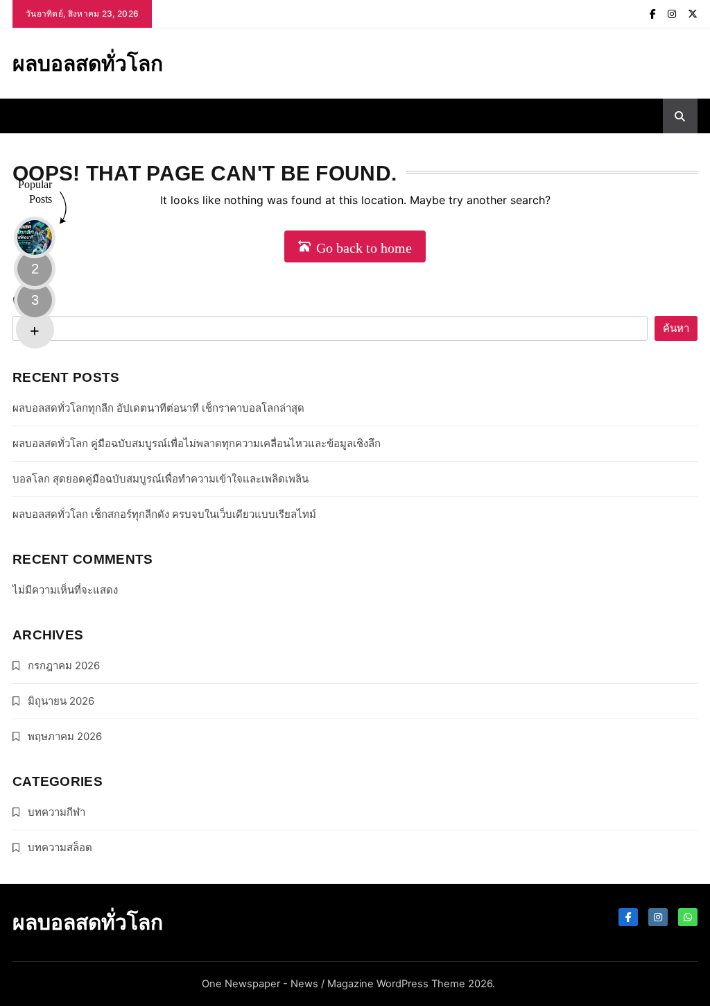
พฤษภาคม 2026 (65, 736)
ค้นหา (30, 299)
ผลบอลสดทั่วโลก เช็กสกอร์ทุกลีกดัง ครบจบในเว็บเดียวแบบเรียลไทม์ (164, 514)
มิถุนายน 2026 (61, 700)
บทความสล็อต (60, 847)
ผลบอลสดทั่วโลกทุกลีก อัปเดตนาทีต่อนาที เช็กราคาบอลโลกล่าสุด (158, 407)
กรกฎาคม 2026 (64, 665)
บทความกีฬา (56, 812)
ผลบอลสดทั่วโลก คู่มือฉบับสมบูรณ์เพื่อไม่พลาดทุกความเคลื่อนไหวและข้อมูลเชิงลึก (196, 443)
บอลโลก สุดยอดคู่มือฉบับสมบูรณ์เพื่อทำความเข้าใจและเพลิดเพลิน (160, 478)
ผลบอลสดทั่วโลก (87, 63)
